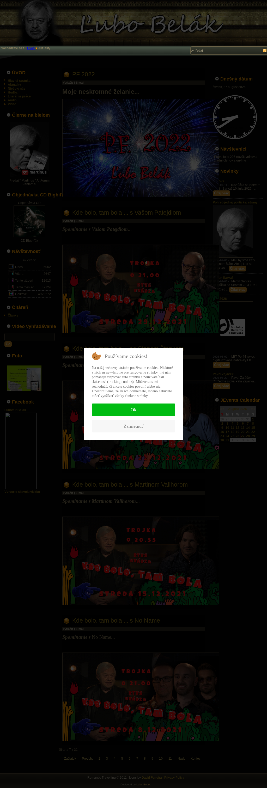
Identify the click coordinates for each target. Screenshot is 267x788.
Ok (133, 409)
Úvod (31, 48)
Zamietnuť (134, 426)
